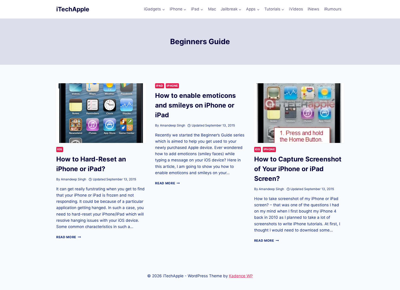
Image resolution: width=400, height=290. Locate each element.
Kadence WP (241, 276)
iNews (313, 9)
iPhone (172, 85)
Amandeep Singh (73, 179)
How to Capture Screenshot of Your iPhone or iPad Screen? (297, 168)
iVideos (296, 9)
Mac (212, 9)
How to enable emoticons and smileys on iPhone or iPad (195, 105)
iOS (59, 149)
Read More (68, 237)
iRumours (332, 9)
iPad (159, 85)
